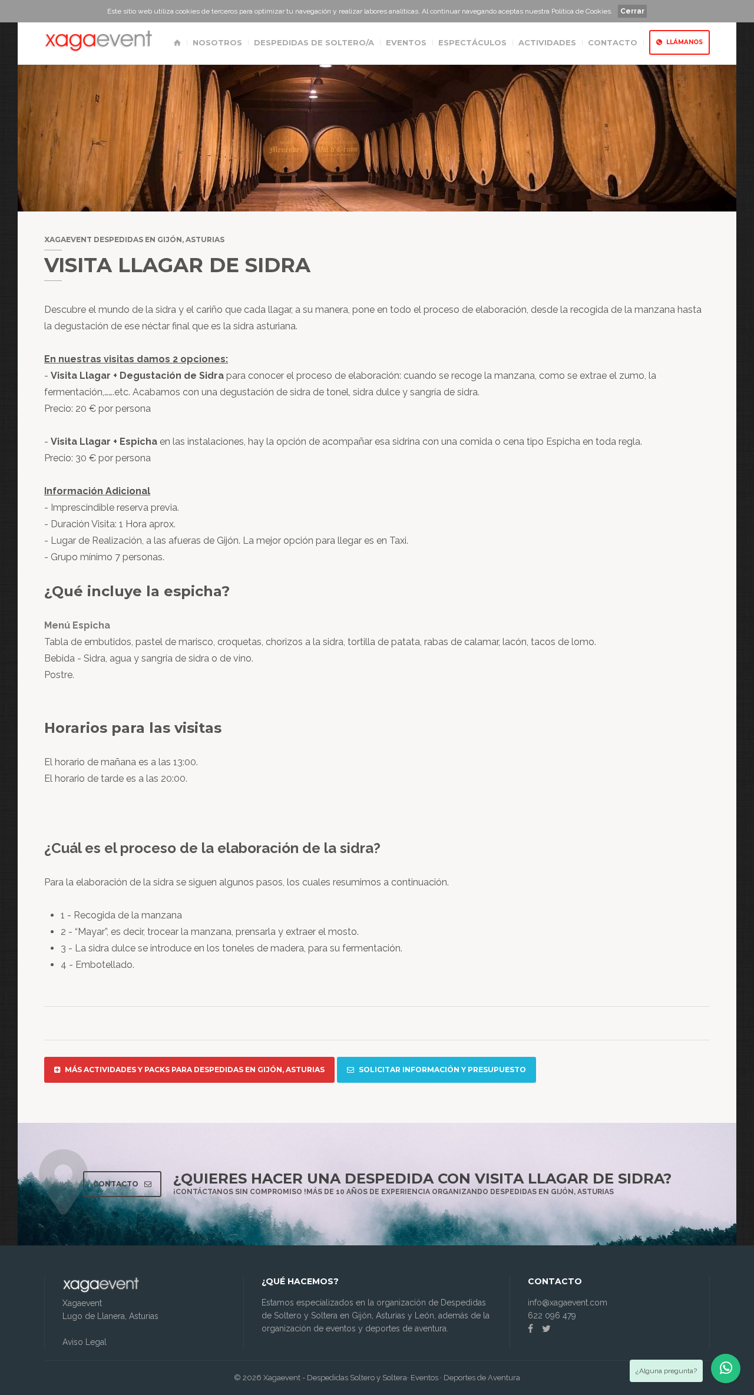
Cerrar (632, 11)
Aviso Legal (84, 1342)
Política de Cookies (581, 11)
